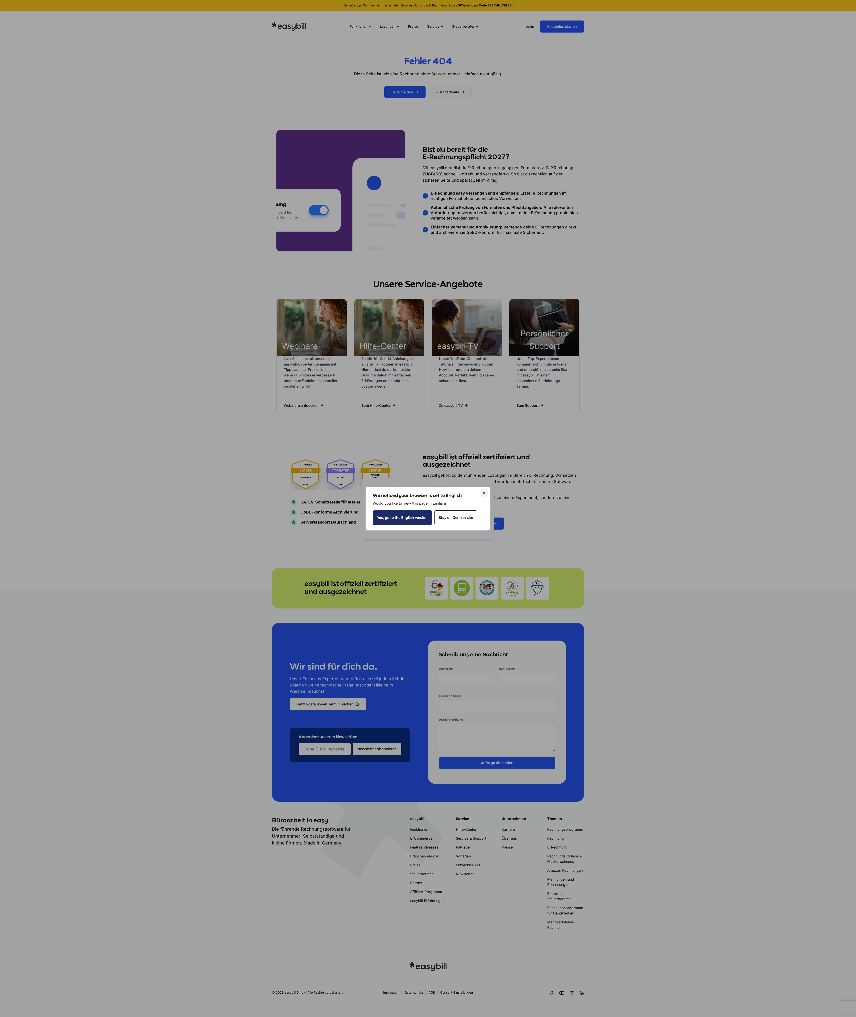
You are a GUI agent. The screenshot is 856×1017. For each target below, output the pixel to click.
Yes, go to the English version (402, 517)
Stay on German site (456, 517)
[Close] (484, 493)
